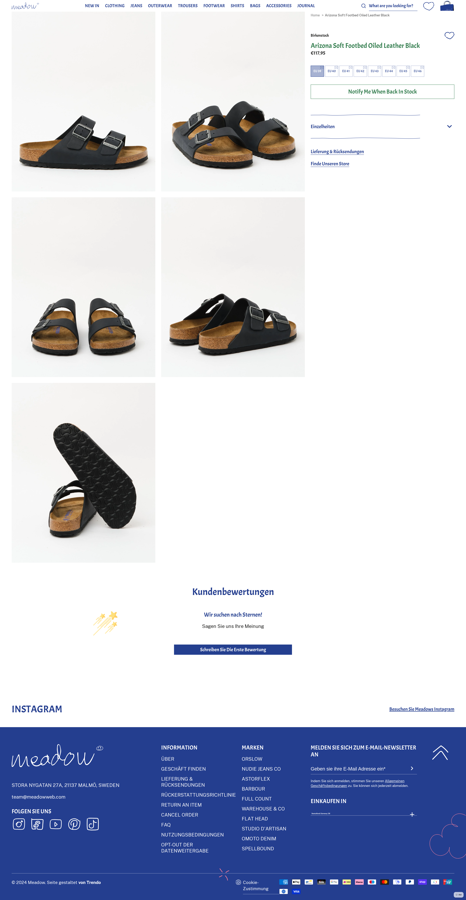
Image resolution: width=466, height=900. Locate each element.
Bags (255, 6)
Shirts (237, 6)
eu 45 (403, 71)
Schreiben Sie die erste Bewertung (233, 650)
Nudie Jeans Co (261, 769)
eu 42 (360, 71)
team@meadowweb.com (38, 797)
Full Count (257, 799)
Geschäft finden (183, 769)
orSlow (252, 759)
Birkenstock (320, 35)
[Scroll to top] (440, 752)
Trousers (188, 6)
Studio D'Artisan (264, 828)
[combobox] (393, 6)
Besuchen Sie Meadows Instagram (421, 709)
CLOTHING (115, 6)
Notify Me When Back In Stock (382, 91)
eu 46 (418, 71)
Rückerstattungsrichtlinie (198, 795)
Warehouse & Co (263, 809)
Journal (306, 6)
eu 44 (389, 71)
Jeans (136, 6)
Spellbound (258, 848)
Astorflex (256, 779)
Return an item (181, 805)
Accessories (278, 6)
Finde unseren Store (330, 164)
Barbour (253, 789)
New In (92, 6)
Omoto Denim (259, 838)
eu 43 (375, 71)
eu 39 (317, 71)
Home (315, 15)
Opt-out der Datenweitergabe (185, 848)
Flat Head (255, 819)
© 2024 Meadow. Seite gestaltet (56, 882)
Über (167, 759)
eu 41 (346, 71)
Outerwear (160, 6)
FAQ (166, 825)
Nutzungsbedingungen (192, 835)
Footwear (214, 6)
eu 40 (332, 71)
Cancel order (179, 815)
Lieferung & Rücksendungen (337, 152)
